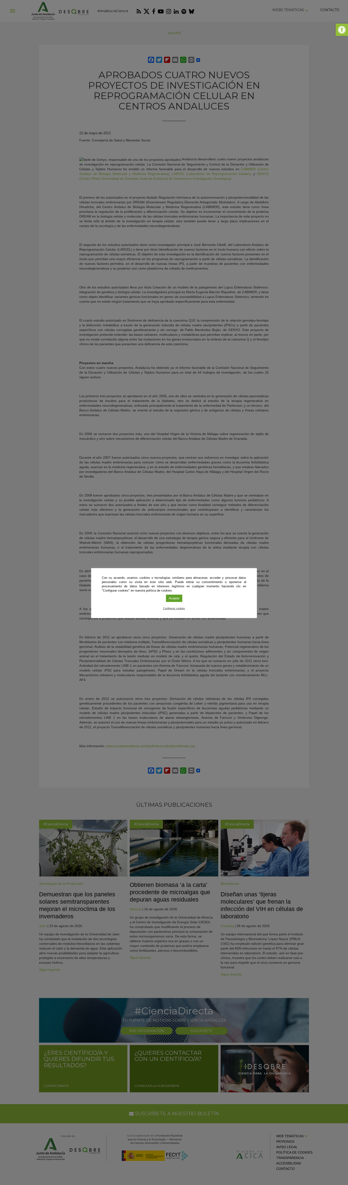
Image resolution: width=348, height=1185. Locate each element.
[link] (342, 30)
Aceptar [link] (174, 598)
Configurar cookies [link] (174, 608)
